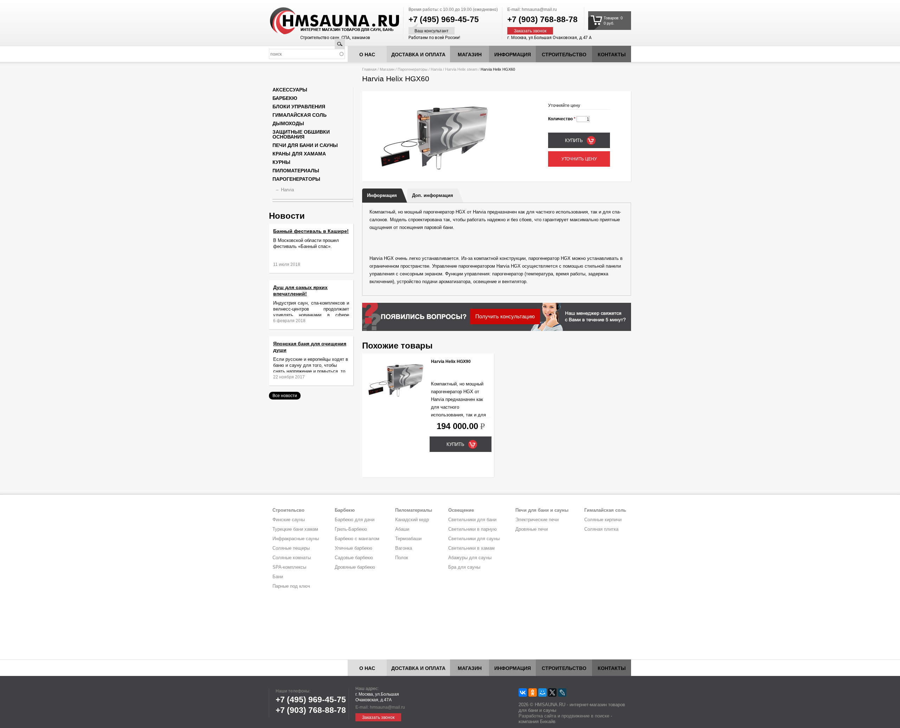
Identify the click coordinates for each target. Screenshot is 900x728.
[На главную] (321, 21)
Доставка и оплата (418, 54)
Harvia (436, 69)
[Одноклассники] (532, 692)
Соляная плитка (601, 529)
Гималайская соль (299, 115)
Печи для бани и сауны (305, 145)
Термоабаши (408, 538)
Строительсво (288, 510)
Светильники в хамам (471, 548)
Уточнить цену (579, 159)
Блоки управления (298, 106)
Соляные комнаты (291, 557)
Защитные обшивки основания (301, 134)
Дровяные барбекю (355, 567)
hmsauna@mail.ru (539, 9)
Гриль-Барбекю (351, 529)
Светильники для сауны (474, 538)
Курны (281, 162)
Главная (369, 69)
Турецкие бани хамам (295, 529)
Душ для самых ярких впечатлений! (300, 290)
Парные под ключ (291, 586)
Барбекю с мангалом (357, 538)
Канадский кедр (412, 519)
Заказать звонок (530, 30)
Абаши (402, 529)
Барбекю (284, 98)
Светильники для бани (472, 519)
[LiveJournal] (562, 692)
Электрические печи (537, 519)
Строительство (564, 54)
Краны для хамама (299, 153)
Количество (562, 118)
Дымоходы (288, 123)
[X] (552, 692)
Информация (382, 195)
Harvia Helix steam (461, 69)
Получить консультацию (505, 316)
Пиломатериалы (295, 170)
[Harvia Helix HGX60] (434, 170)
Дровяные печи (531, 529)
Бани (277, 576)
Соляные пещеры (291, 548)
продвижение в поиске (585, 716)
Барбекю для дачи (354, 519)
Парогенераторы (413, 69)
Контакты (612, 54)
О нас (367, 54)
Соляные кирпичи (603, 519)
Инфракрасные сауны (295, 538)
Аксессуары (289, 89)
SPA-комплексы (289, 567)
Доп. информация (432, 195)
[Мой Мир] (542, 692)
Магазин (470, 54)
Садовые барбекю (354, 557)
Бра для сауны (464, 567)
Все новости (284, 395)
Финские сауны (288, 519)
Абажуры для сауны (469, 557)
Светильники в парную (472, 529)
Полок (401, 557)
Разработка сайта (537, 716)
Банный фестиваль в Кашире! (311, 231)
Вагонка (403, 548)
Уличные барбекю (353, 548)
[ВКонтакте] (523, 692)
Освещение (461, 510)
